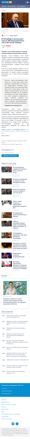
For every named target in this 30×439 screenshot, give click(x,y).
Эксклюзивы (12, 6)
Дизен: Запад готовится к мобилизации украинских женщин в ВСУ (16, 316)
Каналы (3, 407)
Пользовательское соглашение (10, 414)
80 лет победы (7, 140)
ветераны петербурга (17, 140)
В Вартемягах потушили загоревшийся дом (18, 359)
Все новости (28, 312)
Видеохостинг (5, 402)
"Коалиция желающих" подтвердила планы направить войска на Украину (17, 366)
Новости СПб (19, 144)
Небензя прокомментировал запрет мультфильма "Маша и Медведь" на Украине (15, 335)
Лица (3, 411)
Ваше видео (5, 409)
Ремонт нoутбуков (6, 419)
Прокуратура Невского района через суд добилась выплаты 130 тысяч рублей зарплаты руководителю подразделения (16, 354)
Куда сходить (21, 6)
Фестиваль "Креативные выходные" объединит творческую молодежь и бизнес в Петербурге (17, 342)
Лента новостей (11, 144)
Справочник (5, 416)
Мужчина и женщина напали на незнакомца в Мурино (17, 348)
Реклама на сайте (6, 393)
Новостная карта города (8, 404)
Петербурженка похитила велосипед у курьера (15, 328)
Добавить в (11, 35)
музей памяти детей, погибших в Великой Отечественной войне (15, 131)
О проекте (4, 388)
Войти (28, 2)
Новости (4, 6)
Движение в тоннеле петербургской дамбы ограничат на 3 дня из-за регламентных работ (17, 323)
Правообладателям (6, 390)
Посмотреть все (7, 151)
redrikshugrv (26, 31)
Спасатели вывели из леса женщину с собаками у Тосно (15, 372)
